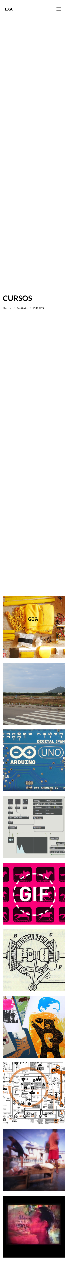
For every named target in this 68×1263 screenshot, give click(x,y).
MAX (34, 821)
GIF (34, 888)
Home (7, 308)
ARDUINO (34, 755)
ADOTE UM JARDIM (34, 688)
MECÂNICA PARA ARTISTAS (34, 954)
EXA (9, 9)
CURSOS (34, 642)
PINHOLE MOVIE (34, 1154)
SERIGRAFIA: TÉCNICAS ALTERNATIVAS (34, 1021)
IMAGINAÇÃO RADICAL (34, 1088)
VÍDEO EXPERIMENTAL (34, 1221)
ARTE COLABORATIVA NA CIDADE (34, 621)
